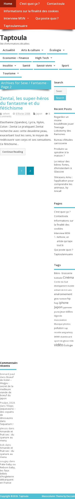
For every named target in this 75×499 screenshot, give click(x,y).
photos (66, 324)
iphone (63, 303)
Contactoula (55, 4)
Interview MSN (14, 18)
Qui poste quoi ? (47, 18)
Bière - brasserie (63, 273)
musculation (60, 320)
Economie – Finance (16, 58)
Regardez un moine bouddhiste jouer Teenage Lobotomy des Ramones (64, 125)
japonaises (67, 307)
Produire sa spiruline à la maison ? (61, 152)
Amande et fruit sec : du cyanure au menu (7, 436)
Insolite (8, 65)
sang (64, 332)
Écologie (55, 50)
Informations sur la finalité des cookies (31, 11)
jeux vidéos (66, 311)
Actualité (9, 50)
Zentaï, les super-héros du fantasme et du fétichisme (24, 103)
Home (8, 4)
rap (66, 328)
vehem (6, 113)
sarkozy (69, 332)
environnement (63, 294)
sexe (57, 336)
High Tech (42, 58)
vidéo (58, 344)
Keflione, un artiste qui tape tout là (64, 241)
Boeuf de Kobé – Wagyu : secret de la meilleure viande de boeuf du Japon (6, 387)
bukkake (58, 277)
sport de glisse (61, 340)
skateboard (66, 336)
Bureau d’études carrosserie (63, 141)
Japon (39, 113)
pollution (59, 328)
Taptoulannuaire (15, 26)
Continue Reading (12, 151)
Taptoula (13, 37)
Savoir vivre (44, 65)
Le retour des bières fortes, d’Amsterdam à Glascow (63, 166)
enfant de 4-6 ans (63, 290)
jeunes (57, 312)
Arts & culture (30, 50)
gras (56, 298)
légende (58, 315)
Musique (58, 324)
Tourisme (9, 73)
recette (57, 332)
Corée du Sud (61, 281)
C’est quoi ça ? (30, 4)
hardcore (63, 298)
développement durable (64, 286)
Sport (65, 65)
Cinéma (68, 277)
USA (71, 340)
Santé (26, 65)
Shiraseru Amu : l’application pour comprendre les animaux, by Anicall (64, 184)
